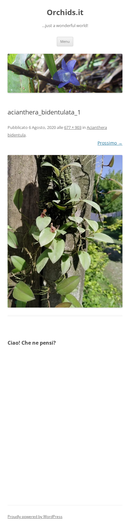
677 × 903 (72, 127)
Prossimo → (110, 143)
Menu (65, 41)
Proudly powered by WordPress (35, 516)
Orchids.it (65, 12)
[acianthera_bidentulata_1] (65, 231)
